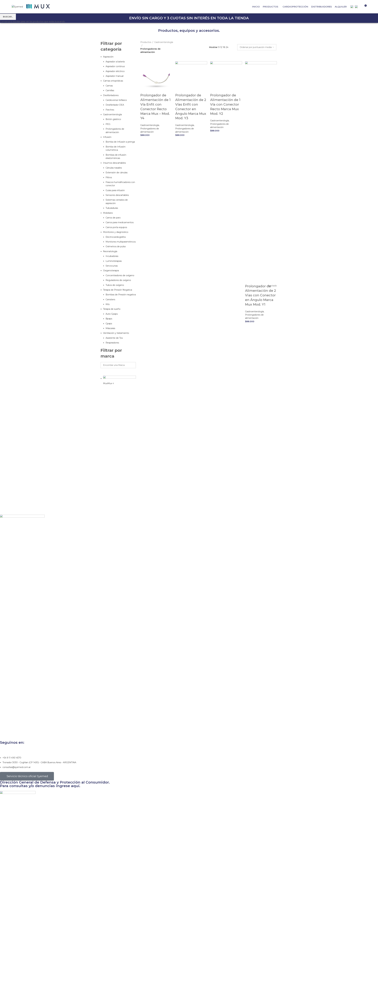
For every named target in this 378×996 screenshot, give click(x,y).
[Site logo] (17, 6)
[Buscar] (360, 7)
